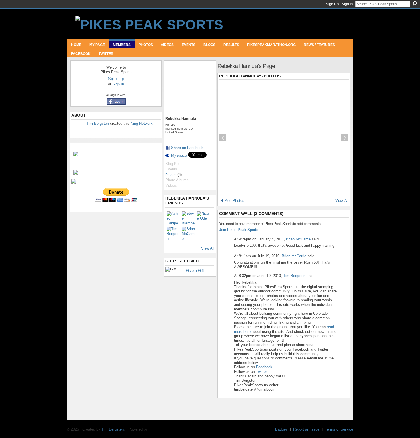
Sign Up (332, 4)
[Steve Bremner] (188, 218)
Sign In (347, 4)
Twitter (261, 371)
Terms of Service (339, 429)
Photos (170, 175)
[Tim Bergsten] (173, 233)
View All (207, 248)
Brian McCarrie (298, 239)
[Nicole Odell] (204, 218)
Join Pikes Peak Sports (238, 230)
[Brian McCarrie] (188, 233)
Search (414, 3)
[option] (284, 138)
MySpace (179, 155)
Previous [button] (222, 137)
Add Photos (234, 200)
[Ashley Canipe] (173, 218)
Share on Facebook (187, 148)
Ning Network (142, 123)
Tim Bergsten (98, 123)
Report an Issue (306, 429)
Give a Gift (195, 270)
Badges (281, 429)
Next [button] (344, 137)
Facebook (264, 367)
